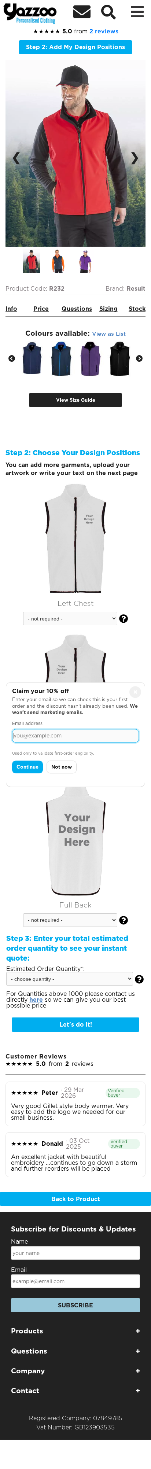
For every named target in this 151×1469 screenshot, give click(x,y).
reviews (103, 31)
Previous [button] (11, 358)
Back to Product (75, 1199)
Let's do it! (75, 1024)
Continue (27, 767)
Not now (61, 767)
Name (19, 1241)
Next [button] (139, 358)
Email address (27, 723)
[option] (36, 261)
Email (19, 1269)
